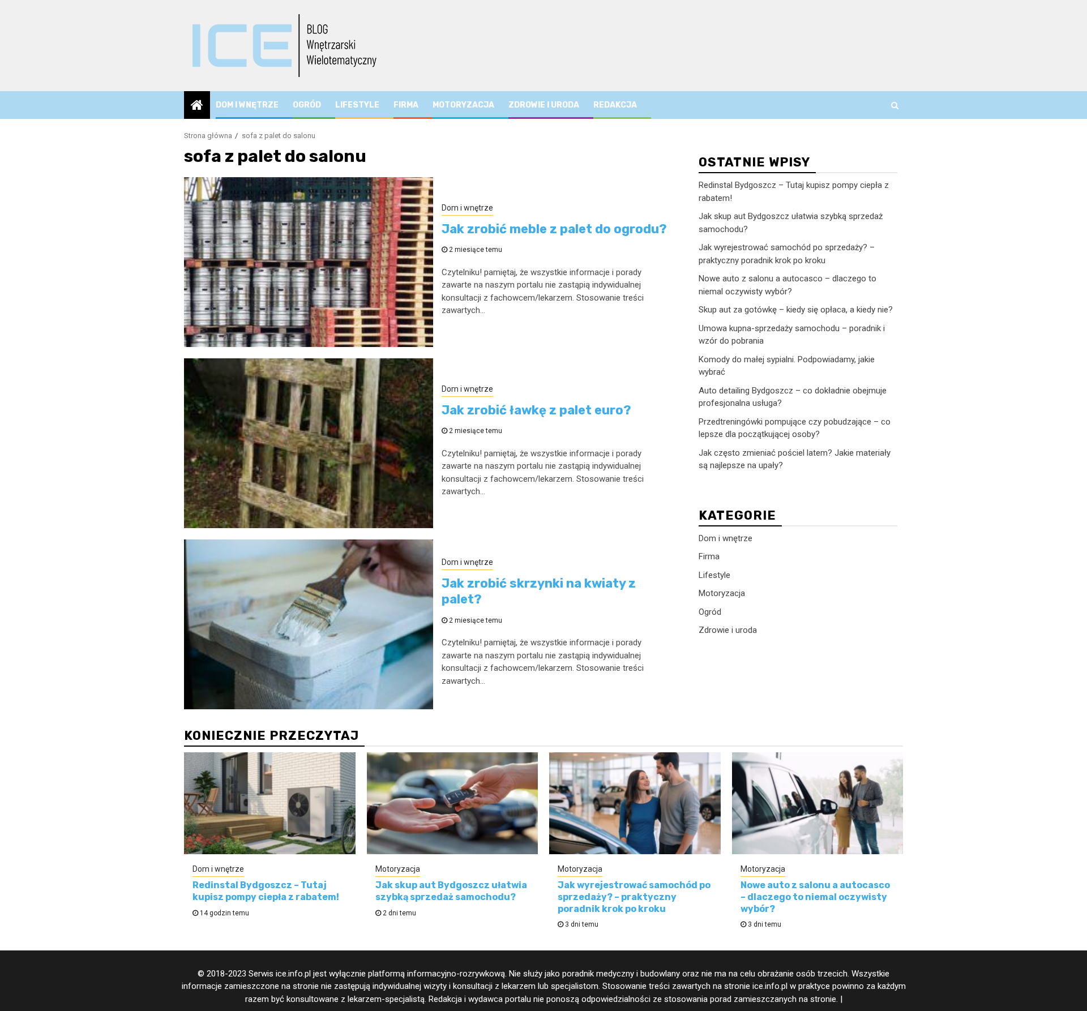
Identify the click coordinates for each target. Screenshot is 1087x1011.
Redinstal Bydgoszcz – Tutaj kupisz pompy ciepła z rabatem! (265, 891)
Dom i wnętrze (247, 105)
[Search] (895, 105)
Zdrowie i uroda (543, 105)
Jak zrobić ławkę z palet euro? (536, 410)
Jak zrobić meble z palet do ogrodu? (554, 229)
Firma (405, 105)
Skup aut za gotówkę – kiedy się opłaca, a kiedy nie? (796, 310)
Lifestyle (357, 105)
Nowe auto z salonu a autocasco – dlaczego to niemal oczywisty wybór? (815, 897)
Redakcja (615, 105)
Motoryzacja (463, 105)
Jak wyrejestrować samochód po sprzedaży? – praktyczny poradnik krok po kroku (634, 897)
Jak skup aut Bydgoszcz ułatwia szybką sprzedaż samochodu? (451, 891)
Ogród (307, 105)
